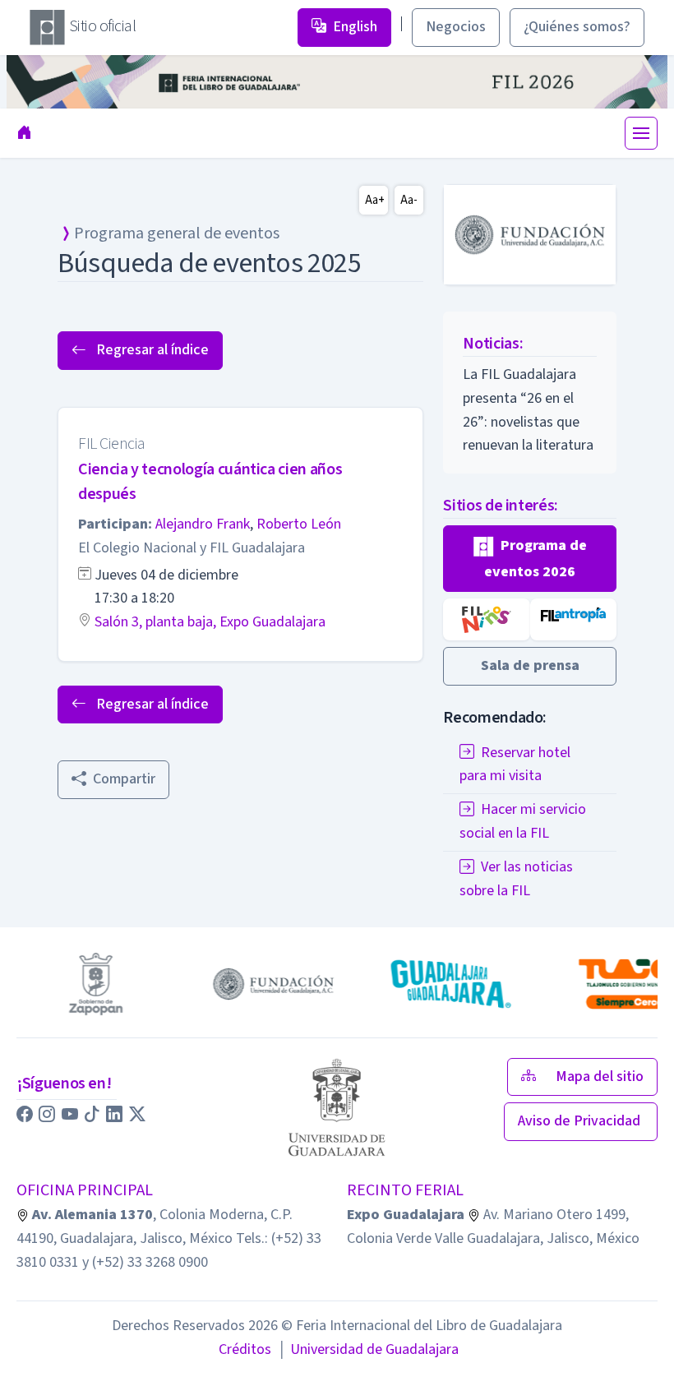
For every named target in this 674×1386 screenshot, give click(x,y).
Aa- (409, 200)
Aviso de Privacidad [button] (581, 1121)
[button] (529, 558)
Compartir (124, 779)
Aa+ (375, 200)
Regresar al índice (151, 350)
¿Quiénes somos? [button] (577, 26)
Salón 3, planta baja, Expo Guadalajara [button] (210, 622)
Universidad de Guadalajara (368, 1349)
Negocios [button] (456, 26)
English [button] (355, 26)
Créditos (245, 1349)
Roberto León (298, 524)
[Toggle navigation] (641, 133)
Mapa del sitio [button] (600, 1076)
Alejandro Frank (202, 524)
